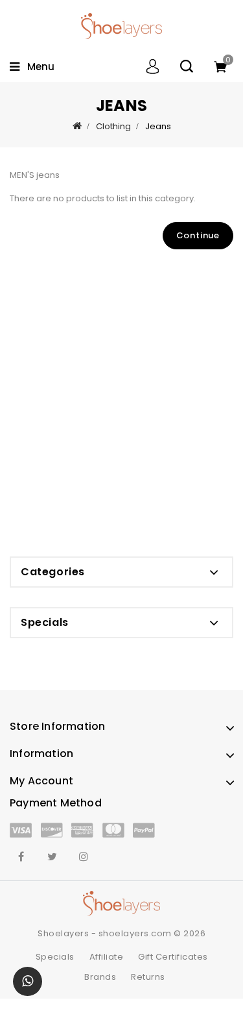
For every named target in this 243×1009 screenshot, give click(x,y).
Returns (148, 977)
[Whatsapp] (27, 981)
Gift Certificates (173, 957)
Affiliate (106, 957)
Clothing (113, 126)
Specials (55, 957)
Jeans (158, 126)
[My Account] (152, 66)
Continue (198, 235)
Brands (100, 977)
